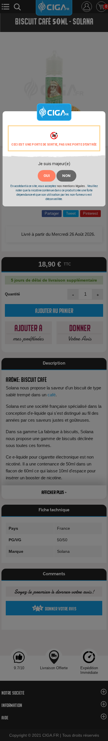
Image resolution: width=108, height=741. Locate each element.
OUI (46, 176)
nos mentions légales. (71, 186)
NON (66, 176)
